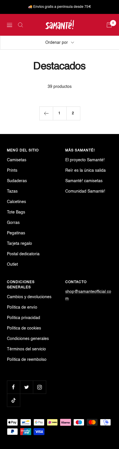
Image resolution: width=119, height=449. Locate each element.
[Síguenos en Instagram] (39, 387)
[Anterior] (46, 113)
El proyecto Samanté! (85, 160)
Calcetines (16, 202)
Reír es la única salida (85, 171)
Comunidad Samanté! (85, 191)
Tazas (12, 191)
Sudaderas (17, 181)
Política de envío (22, 307)
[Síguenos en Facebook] (13, 387)
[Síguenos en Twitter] (26, 387)
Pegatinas (16, 233)
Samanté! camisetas (84, 181)
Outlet (12, 264)
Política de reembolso (27, 360)
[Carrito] (109, 25)
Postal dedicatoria (23, 254)
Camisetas (16, 160)
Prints (12, 171)
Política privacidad (23, 318)
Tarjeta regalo (19, 244)
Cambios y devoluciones (29, 297)
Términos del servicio (26, 349)
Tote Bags (16, 212)
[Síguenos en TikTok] (13, 400)
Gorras (13, 223)
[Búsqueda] (20, 25)
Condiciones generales (28, 339)
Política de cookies (24, 328)
